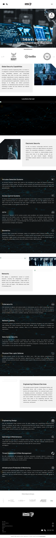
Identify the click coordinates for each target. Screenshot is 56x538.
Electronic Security (5, 523)
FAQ (3, 528)
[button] (52, 4)
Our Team (3, 521)
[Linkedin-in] (53, 526)
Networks (3, 524)
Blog (3, 530)
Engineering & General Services (7, 526)
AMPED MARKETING (42, 536)
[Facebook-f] (53, 523)
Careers (3, 527)
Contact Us (4, 531)
